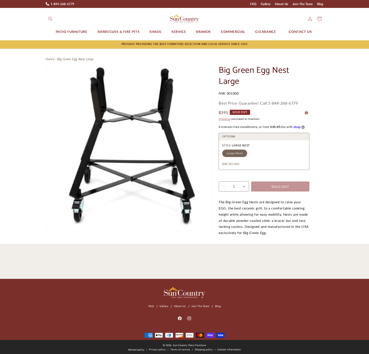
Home (50, 59)
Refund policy (136, 349)
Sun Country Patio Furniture (189, 345)
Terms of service (180, 349)
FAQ (253, 4)
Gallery (266, 4)
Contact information (229, 349)
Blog (320, 4)
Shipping (224, 118)
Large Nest (235, 153)
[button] (50, 18)
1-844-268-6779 (62, 4)
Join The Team (303, 4)
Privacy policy (157, 349)
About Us (281, 4)
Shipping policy (204, 349)
